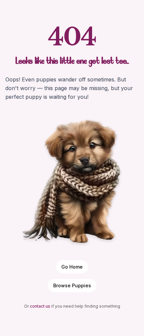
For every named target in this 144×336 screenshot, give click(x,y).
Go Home (72, 267)
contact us (40, 306)
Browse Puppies (72, 285)
